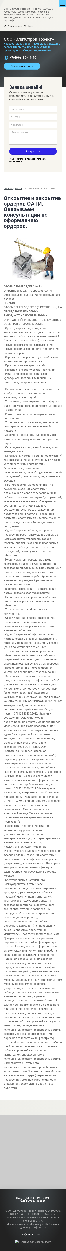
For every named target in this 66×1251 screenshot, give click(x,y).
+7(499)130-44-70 (23, 57)
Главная (8, 188)
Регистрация (14, 26)
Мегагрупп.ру (42, 1241)
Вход (30, 26)
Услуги (18, 188)
